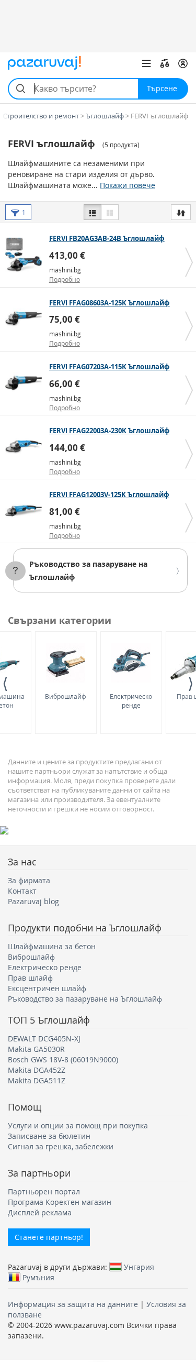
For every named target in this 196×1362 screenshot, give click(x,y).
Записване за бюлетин (49, 1136)
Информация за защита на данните (73, 1304)
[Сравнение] (164, 63)
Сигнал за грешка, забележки (60, 1146)
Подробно (64, 279)
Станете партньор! (49, 1237)
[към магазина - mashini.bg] (26, 255)
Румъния (38, 1277)
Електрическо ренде (131, 700)
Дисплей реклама (40, 1212)
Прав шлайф (30, 978)
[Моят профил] (183, 63)
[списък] (92, 212)
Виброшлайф (65, 696)
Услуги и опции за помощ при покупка (78, 1125)
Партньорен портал (44, 1191)
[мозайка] (110, 212)
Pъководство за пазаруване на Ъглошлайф (85, 999)
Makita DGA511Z (36, 1080)
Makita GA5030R (36, 1049)
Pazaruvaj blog (33, 901)
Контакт (22, 891)
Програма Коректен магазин (59, 1202)
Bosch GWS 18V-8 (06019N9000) (63, 1059)
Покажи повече (127, 185)
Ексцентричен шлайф (47, 988)
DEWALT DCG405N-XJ (44, 1039)
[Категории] (146, 63)
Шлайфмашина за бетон (52, 946)
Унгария (139, 1266)
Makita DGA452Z (36, 1070)
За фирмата (29, 880)
